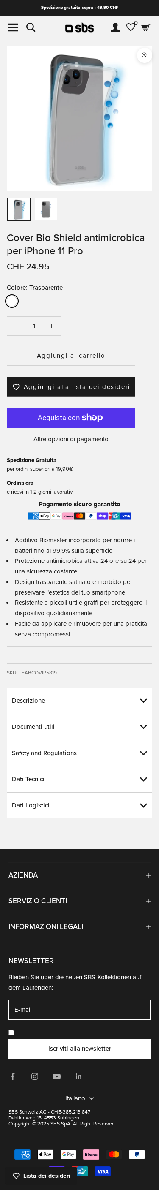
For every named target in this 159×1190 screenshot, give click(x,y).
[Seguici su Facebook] (12, 1076)
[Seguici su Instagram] (35, 1076)
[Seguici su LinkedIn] (79, 1076)
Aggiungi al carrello (71, 355)
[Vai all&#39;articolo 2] (46, 209)
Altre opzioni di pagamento (71, 439)
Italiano (75, 1098)
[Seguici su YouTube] (57, 1076)
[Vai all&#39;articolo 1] (19, 209)
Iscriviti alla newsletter (79, 1048)
